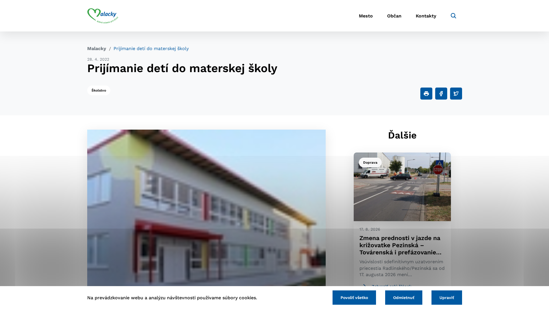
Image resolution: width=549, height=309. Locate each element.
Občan (394, 16)
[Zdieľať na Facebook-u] (441, 94)
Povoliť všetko (354, 297)
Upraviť (446, 297)
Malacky (96, 48)
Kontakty (426, 16)
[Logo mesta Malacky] (102, 15)
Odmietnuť (403, 297)
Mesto (366, 16)
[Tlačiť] (426, 94)
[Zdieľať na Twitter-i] (456, 94)
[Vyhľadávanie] (453, 16)
